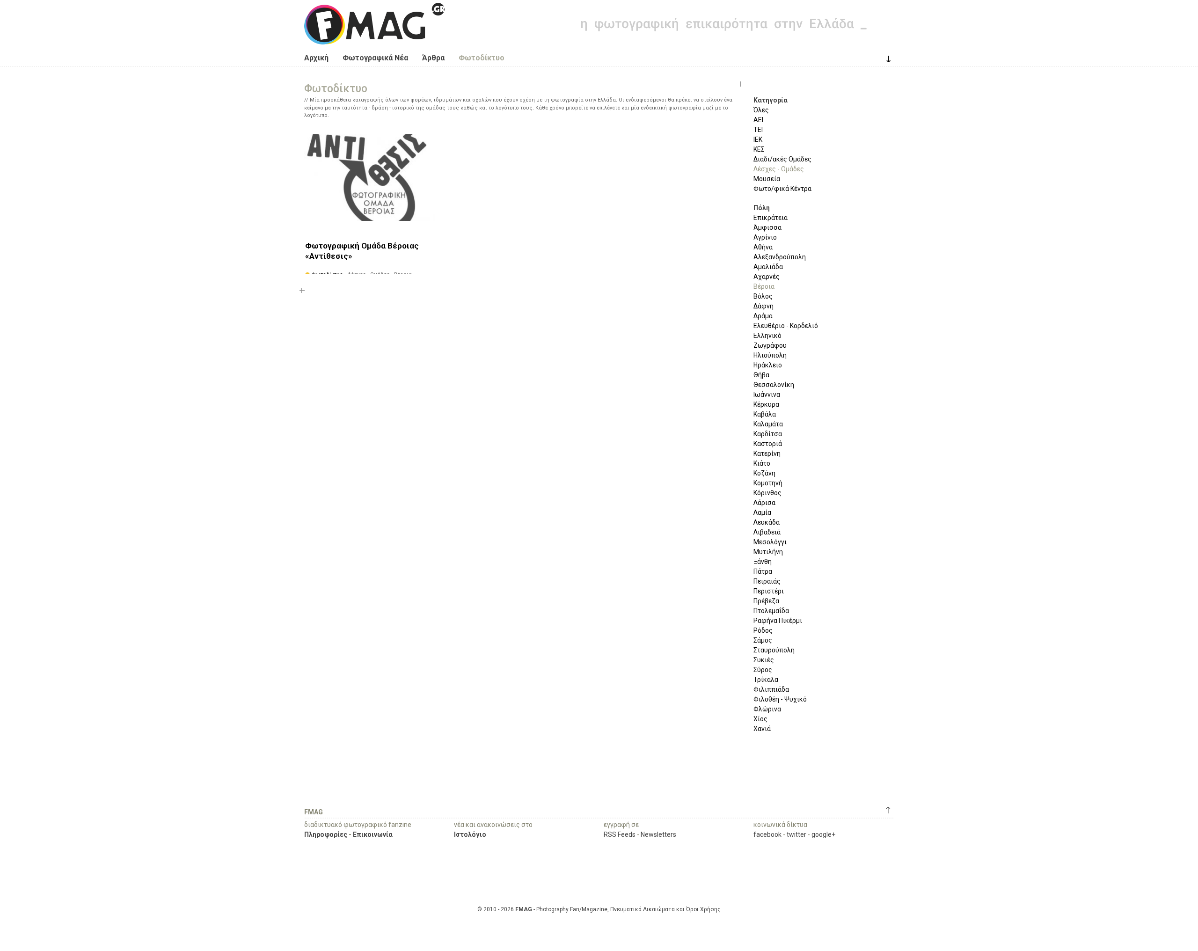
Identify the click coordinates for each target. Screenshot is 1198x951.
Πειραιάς (767, 581)
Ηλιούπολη (770, 355)
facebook (767, 834)
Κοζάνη (764, 473)
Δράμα (763, 316)
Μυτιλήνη (768, 552)
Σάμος (762, 640)
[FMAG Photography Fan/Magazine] (374, 37)
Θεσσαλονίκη (773, 384)
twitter (796, 834)
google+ (823, 834)
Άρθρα (433, 57)
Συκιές (763, 660)
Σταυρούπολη (774, 650)
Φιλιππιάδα (771, 689)
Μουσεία (766, 179)
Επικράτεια (770, 217)
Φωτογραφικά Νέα (375, 57)
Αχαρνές (766, 276)
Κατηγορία (770, 100)
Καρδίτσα (767, 434)
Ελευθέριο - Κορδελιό (785, 325)
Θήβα (761, 375)
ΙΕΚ (757, 139)
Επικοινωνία (373, 834)
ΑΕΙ (758, 120)
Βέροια (763, 286)
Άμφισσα (767, 227)
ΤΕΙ (758, 129)
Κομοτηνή (767, 483)
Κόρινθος (767, 493)
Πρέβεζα (766, 601)
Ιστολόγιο (470, 834)
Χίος (760, 719)
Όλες (761, 110)
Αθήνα (763, 247)
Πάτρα (762, 571)
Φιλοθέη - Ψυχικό (780, 699)
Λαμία (762, 512)
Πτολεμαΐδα (771, 610)
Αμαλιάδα (768, 267)
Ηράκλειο (767, 365)
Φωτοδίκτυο (481, 57)
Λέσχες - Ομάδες (778, 169)
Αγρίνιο (765, 237)
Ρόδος (763, 630)
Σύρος (762, 669)
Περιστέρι (768, 591)
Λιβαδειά (767, 532)
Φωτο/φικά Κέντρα (782, 188)
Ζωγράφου (770, 345)
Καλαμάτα (768, 424)
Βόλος (763, 296)
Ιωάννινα (766, 394)
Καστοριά (767, 443)
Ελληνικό (767, 335)
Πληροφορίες (325, 834)
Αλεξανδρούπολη (779, 257)
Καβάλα (764, 414)
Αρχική (316, 57)
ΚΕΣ (759, 149)
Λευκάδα (766, 522)
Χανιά (762, 728)
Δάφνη (763, 306)
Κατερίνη (767, 453)
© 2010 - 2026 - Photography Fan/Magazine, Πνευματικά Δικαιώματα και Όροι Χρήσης (599, 909)
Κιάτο (761, 463)
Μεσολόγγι (770, 542)
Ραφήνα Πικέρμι (777, 620)
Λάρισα (764, 502)
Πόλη (761, 208)
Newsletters (658, 834)
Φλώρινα (767, 709)
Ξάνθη (762, 561)
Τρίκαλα (765, 679)
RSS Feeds (620, 834)
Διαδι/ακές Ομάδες (782, 159)
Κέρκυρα (766, 404)
